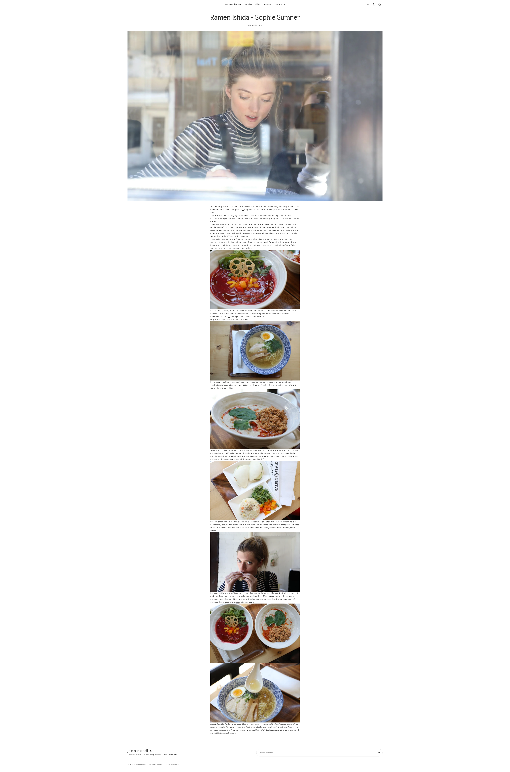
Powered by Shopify (155, 764)
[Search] (368, 4)
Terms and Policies (173, 764)
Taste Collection (140, 764)
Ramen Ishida (223, 215)
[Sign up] (378, 752)
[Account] (374, 4)
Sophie (238, 453)
